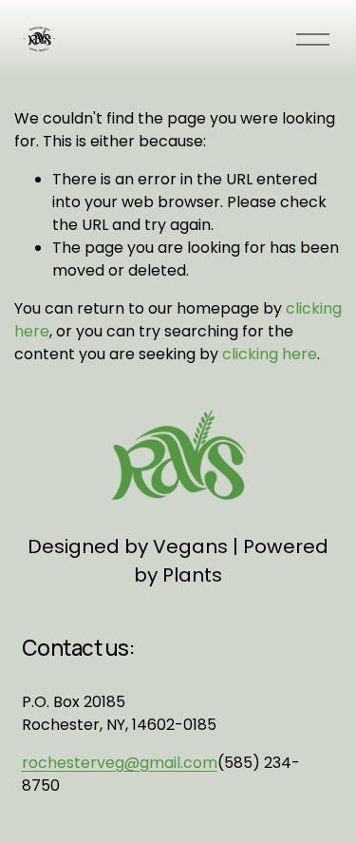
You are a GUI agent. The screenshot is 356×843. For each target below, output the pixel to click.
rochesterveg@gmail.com (119, 763)
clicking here (269, 354)
